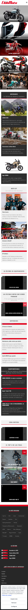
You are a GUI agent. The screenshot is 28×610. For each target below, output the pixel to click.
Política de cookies (6, 595)
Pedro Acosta (5, 212)
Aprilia (4, 516)
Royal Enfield (12, 532)
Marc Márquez (17, 529)
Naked (3, 573)
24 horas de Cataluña (7, 326)
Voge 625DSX (5, 175)
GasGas (10, 519)
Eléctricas (4, 583)
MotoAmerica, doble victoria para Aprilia (11, 341)
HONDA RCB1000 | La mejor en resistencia (12, 378)
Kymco (9, 529)
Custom (4, 578)
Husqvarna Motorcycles (8, 526)
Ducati (4, 519)
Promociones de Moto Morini (9, 146)
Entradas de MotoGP (7, 241)
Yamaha (17, 536)
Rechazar (14, 602)
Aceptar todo (14, 599)
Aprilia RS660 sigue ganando (9, 356)
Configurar (14, 606)
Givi (16, 519)
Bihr (10, 516)
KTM (4, 529)
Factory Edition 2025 (14, 553)
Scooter (3, 571)
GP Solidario (5, 253)
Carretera (4, 576)
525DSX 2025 (5, 118)
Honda (15, 522)
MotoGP (5, 532)
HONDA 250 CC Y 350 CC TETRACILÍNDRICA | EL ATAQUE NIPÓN (13, 404)
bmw (14, 516)
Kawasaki (19, 526)
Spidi (20, 532)
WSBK (10, 536)
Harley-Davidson (7, 522)
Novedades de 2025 (13, 550)
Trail (3, 580)
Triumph (5, 536)
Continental (21, 516)
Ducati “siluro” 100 (6, 391)
